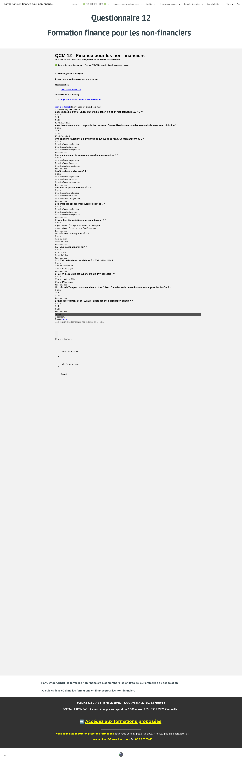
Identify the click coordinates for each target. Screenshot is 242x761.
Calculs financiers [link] (192, 4)
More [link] (228, 4)
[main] (121, 25)
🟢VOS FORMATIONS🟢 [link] (94, 4)
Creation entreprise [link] (169, 4)
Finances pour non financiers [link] (126, 4)
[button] (238, 4)
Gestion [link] (149, 4)
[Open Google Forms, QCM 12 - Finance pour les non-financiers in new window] (196, 55)
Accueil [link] (76, 4)
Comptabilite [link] (213, 4)
